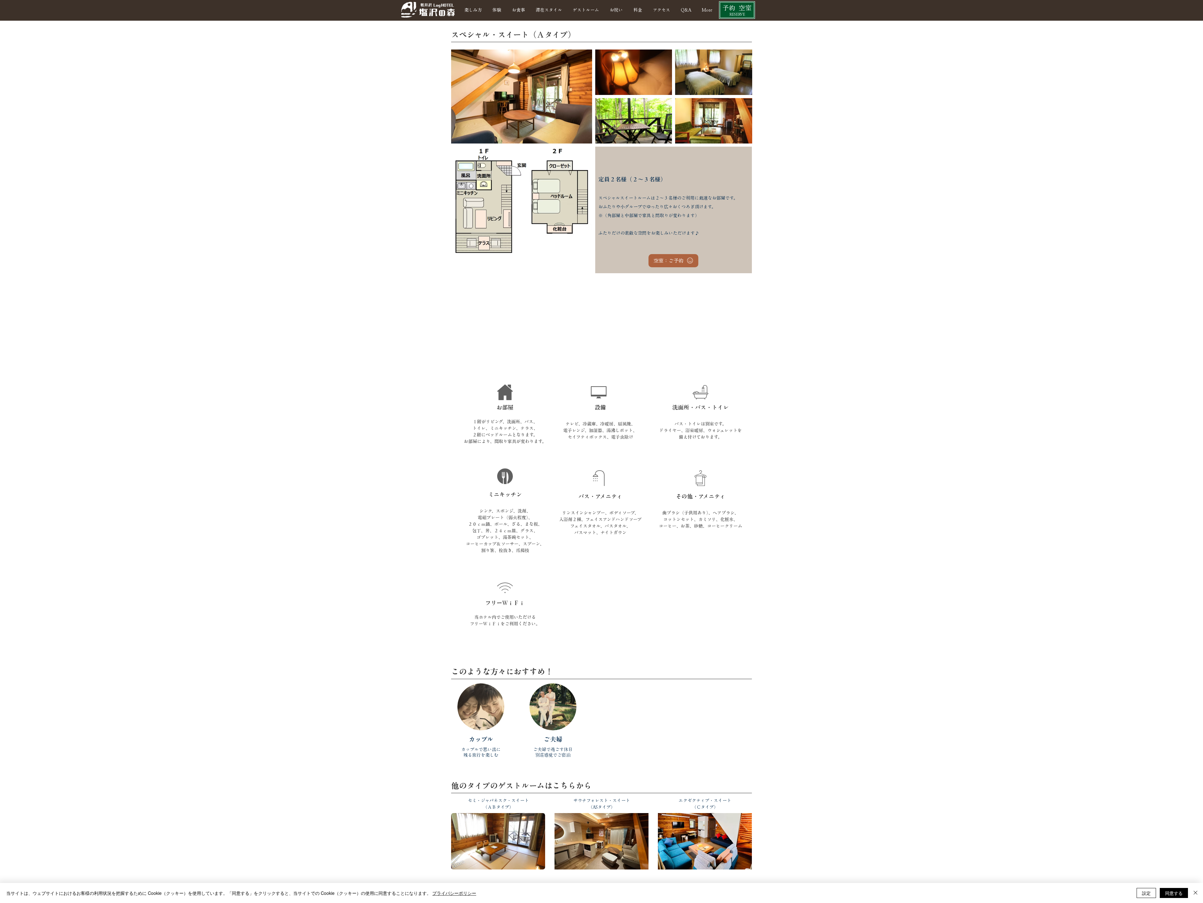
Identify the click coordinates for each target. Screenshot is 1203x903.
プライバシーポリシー (454, 893)
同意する (1174, 893)
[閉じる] (1195, 893)
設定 (1146, 893)
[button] (585, 10)
